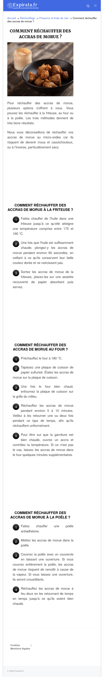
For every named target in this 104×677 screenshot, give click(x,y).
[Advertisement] (40, 180)
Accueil (11, 18)
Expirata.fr (19, 671)
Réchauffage (27, 18)
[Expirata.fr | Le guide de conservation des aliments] (23, 5)
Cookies (15, 645)
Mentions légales (20, 648)
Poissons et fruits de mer (54, 18)
